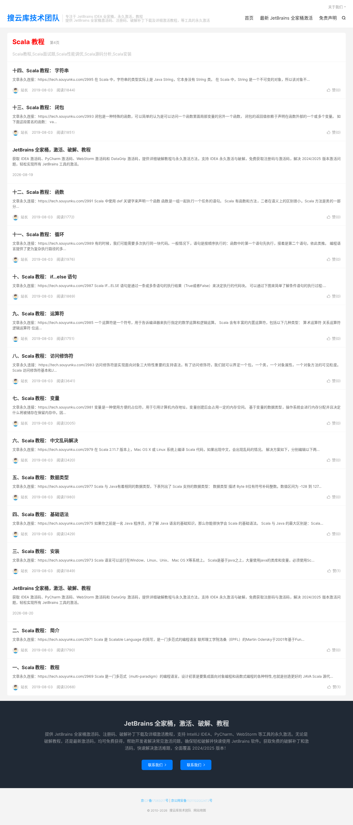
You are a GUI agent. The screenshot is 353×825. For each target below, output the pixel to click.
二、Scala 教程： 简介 (35, 630)
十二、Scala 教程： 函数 (38, 192)
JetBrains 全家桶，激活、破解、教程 (51, 150)
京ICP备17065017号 (154, 801)
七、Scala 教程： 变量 (35, 398)
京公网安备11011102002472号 (191, 801)
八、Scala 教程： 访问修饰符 (42, 356)
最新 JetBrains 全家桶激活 (286, 18)
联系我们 (157, 765)
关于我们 (335, 7)
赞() (334, 90)
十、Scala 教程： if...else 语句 (44, 276)
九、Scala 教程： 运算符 (38, 313)
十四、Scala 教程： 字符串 (40, 70)
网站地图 (200, 810)
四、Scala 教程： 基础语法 (40, 514)
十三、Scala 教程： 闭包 (38, 107)
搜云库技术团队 (33, 18)
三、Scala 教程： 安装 (35, 551)
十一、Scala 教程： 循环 (38, 234)
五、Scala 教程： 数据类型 (40, 477)
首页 (249, 18)
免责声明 (328, 18)
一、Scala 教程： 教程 (35, 667)
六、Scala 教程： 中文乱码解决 (45, 440)
